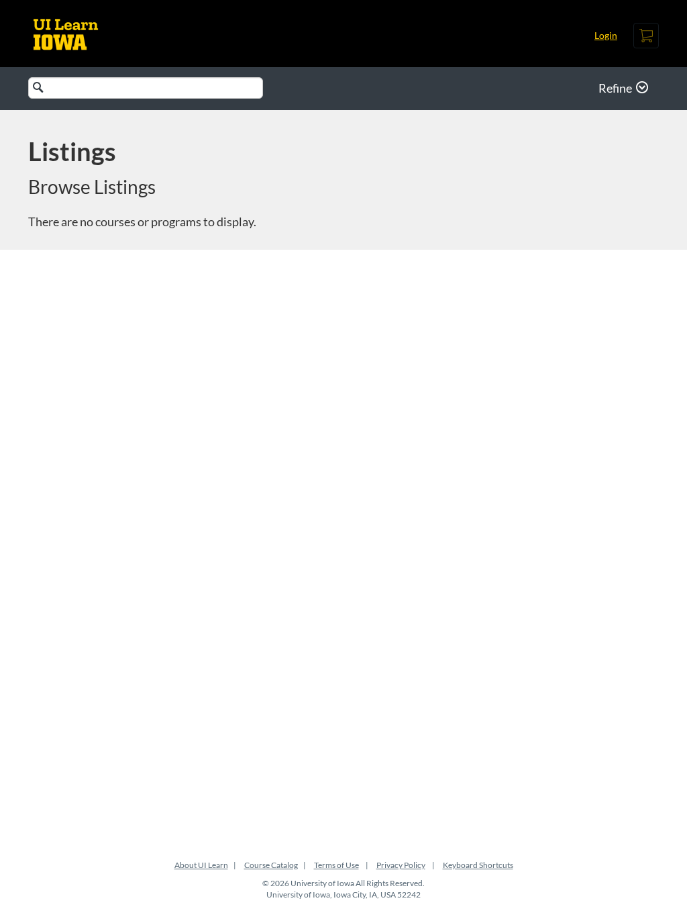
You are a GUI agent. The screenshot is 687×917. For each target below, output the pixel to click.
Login (605, 35)
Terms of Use (336, 865)
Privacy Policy (400, 865)
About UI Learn (201, 865)
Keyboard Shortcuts (478, 865)
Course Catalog (271, 865)
